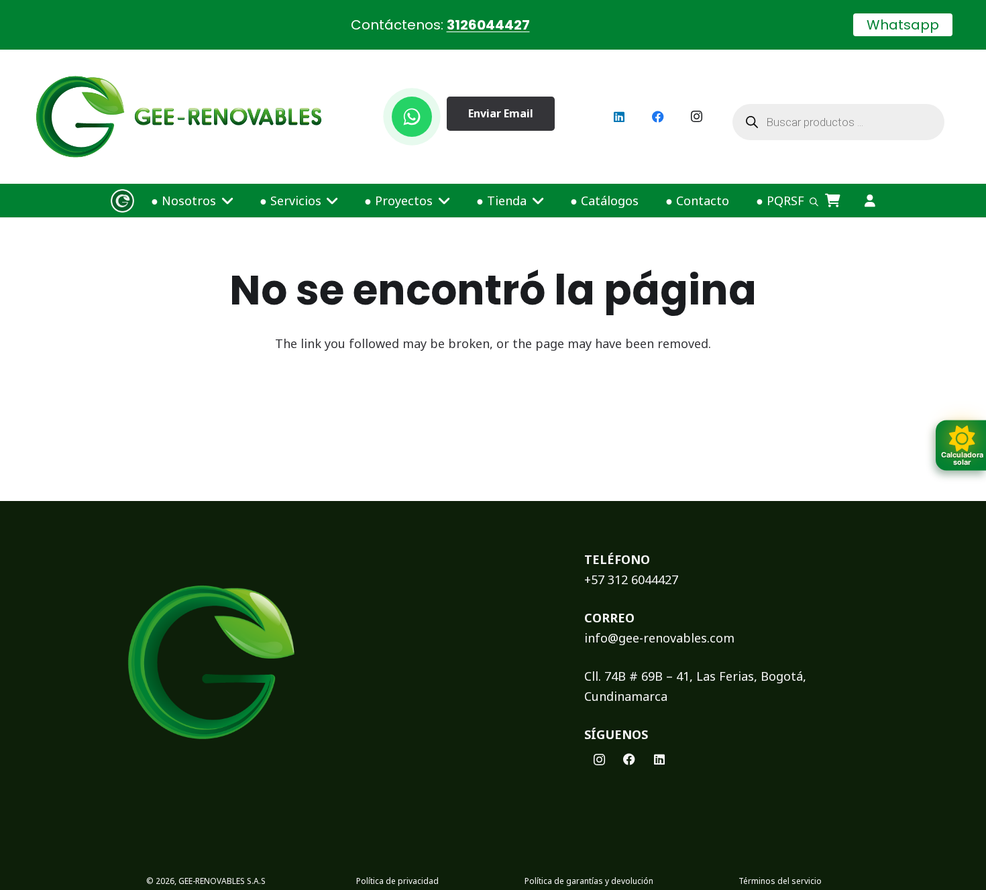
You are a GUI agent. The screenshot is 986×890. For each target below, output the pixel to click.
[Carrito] (833, 200)
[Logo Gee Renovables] (122, 201)
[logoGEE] (178, 116)
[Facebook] (658, 117)
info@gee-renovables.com (659, 638)
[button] (224, 200)
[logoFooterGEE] (329, 662)
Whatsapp (903, 24)
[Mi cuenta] (870, 200)
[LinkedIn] (619, 117)
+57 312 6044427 (631, 579)
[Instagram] (697, 117)
